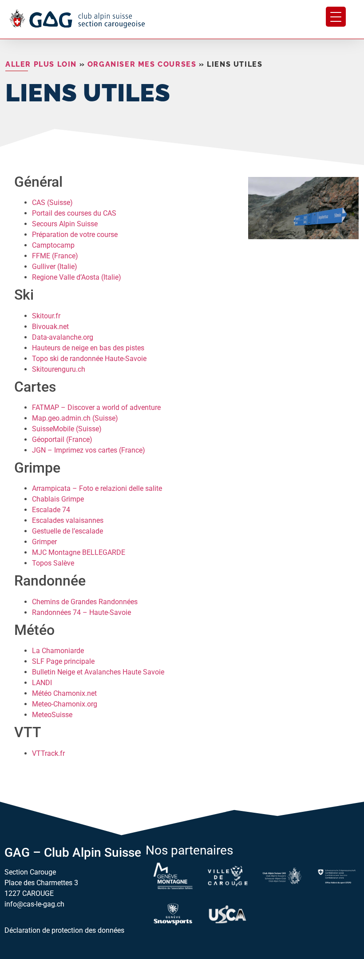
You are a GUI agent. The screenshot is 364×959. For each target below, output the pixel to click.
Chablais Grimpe (58, 499)
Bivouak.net (50, 326)
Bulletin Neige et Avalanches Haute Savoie (98, 672)
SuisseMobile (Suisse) (67, 429)
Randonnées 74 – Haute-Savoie (81, 612)
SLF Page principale (63, 661)
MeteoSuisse (52, 714)
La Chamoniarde (58, 650)
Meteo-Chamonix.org (64, 704)
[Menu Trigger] (336, 17)
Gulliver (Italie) (54, 266)
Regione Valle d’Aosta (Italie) (76, 277)
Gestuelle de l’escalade (67, 531)
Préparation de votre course (75, 234)
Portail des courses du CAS (74, 213)
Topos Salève (53, 563)
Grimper (44, 542)
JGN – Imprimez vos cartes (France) (88, 450)
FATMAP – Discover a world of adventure (96, 407)
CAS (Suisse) (52, 202)
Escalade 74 (51, 510)
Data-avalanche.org (62, 337)
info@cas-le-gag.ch (34, 904)
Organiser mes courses (142, 64)
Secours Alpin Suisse (65, 224)
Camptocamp (53, 245)
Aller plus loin (41, 64)
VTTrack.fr (48, 753)
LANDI (42, 682)
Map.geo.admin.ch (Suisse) (75, 418)
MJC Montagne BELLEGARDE (78, 552)
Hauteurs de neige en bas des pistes (88, 348)
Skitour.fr (46, 316)
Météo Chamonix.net (64, 693)
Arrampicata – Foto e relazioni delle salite (97, 488)
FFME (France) (55, 256)
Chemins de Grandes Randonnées (85, 602)
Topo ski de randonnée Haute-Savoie (89, 358)
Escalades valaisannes (67, 520)
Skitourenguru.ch (58, 369)
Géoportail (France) (62, 439)
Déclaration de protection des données (64, 930)
